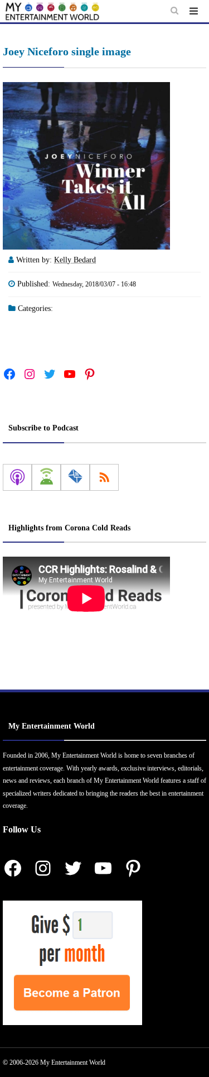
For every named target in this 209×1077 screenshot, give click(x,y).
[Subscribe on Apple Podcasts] (17, 477)
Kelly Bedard (75, 260)
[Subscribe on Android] (46, 477)
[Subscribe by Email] (75, 477)
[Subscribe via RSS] (104, 477)
